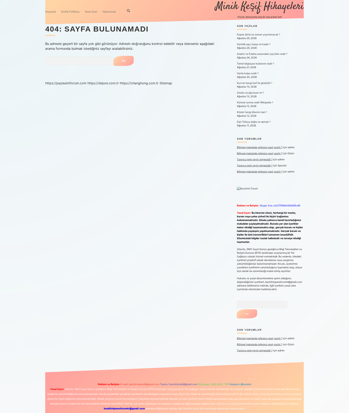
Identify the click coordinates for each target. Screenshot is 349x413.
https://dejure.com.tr (103, 83)
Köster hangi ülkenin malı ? (252, 112)
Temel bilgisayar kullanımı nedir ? (255, 63)
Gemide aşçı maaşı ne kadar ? (253, 44)
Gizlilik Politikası (70, 11)
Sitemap (166, 83)
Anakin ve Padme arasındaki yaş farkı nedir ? (262, 53)
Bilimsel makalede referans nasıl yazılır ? (259, 147)
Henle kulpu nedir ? (248, 73)
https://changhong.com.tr (139, 83)
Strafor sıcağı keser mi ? (250, 92)
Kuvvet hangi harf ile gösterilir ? (254, 83)
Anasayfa (50, 11)
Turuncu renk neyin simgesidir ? (254, 159)
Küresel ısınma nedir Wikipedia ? (255, 102)
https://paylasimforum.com (65, 83)
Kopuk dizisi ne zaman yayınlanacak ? (258, 34)
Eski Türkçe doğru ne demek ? (254, 121)
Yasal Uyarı (91, 11)
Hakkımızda (109, 11)
